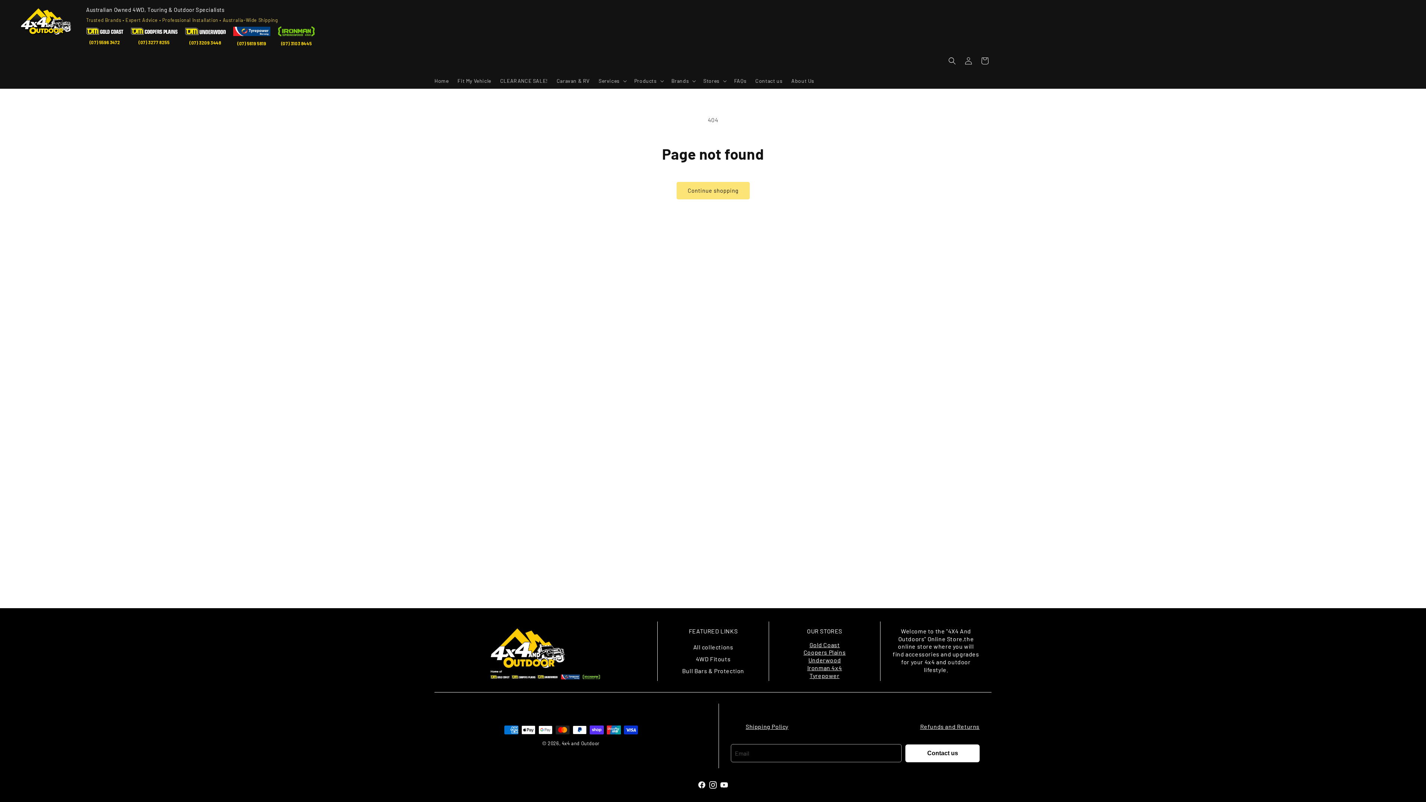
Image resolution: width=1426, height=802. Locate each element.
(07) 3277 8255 (154, 42)
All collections (713, 647)
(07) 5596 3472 (104, 42)
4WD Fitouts (713, 658)
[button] (612, 81)
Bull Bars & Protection (713, 670)
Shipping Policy (767, 726)
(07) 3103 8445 (296, 43)
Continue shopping (713, 190)
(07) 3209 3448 (205, 42)
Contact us (942, 753)
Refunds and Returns (950, 726)
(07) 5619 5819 (251, 43)
